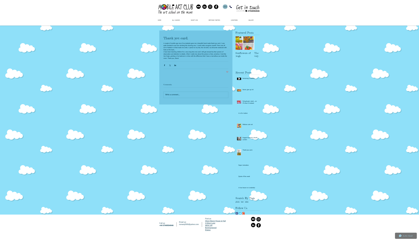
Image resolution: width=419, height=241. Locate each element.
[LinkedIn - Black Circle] (204, 6)
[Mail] (225, 6)
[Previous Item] (239, 43)
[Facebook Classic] (237, 213)
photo (238, 202)
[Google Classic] (243, 213)
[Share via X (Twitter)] (170, 65)
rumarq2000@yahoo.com (189, 224)
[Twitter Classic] (240, 213)
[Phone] (230, 7)
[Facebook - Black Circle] (216, 7)
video (246, 202)
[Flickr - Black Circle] (198, 6)
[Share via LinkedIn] (175, 65)
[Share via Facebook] (164, 65)
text (242, 202)
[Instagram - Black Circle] (210, 7)
